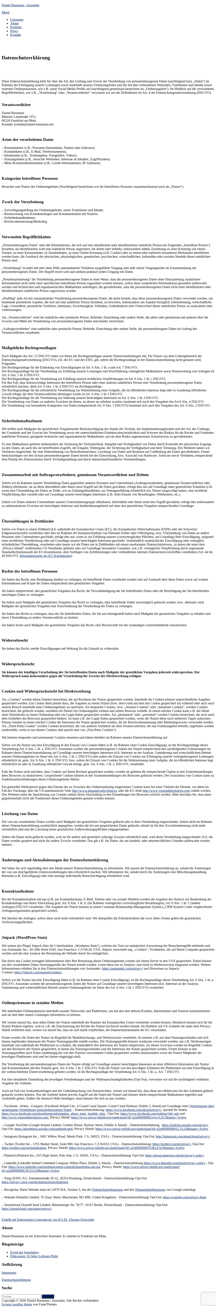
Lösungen (16, 19)
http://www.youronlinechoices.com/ (166, 790)
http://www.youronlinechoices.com (25, 1117)
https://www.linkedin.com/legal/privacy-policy (174, 1163)
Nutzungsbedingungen (150, 1189)
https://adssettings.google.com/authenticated (44, 1129)
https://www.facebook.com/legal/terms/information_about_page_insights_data (53, 1113)
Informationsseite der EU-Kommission (45, 556)
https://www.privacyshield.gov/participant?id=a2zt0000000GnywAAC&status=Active (128, 1117)
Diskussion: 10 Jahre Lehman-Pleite (34, 1256)
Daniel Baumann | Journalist (20, 5)
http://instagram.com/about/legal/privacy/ (183, 1136)
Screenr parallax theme (17, 1304)
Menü (5, 12)
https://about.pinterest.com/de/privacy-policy (174, 1155)
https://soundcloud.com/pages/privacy (26, 1208)
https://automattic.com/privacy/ (122, 968)
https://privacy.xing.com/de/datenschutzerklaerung (35, 1182)
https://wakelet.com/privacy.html (184, 1197)
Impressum (9, 1272)
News (14, 31)
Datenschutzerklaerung (107, 1189)
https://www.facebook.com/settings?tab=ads (149, 1113)
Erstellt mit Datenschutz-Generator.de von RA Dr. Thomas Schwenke (48, 1219)
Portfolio (16, 27)
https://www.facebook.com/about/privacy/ (133, 1110)
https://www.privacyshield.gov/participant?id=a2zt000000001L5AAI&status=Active (151, 1129)
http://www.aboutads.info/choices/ (94, 790)
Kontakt (15, 35)
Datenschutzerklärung (16, 1280)
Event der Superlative (24, 1252)
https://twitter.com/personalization (24, 1148)
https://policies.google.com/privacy (185, 1125)
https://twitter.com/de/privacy (172, 1144)
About (14, 23)
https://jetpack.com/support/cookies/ (38, 972)
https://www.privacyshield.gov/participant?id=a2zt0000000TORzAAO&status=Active (126, 1148)
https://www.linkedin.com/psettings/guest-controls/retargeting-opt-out (54, 1167)
